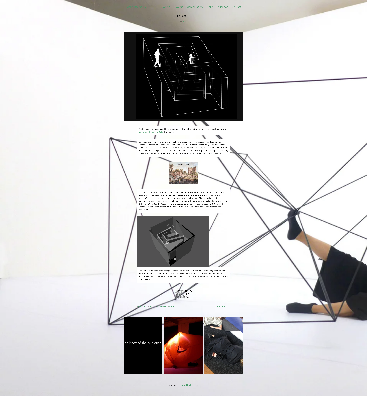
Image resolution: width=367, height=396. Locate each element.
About (166, 7)
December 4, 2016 (222, 306)
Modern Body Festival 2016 (151, 132)
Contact (236, 7)
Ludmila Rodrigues (135, 6)
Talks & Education (217, 7)
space (171, 306)
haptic (151, 306)
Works (179, 7)
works (184, 22)
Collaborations (195, 7)
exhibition (142, 306)
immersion (161, 306)
